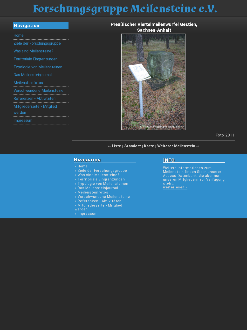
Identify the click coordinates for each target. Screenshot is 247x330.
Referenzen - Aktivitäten (34, 98)
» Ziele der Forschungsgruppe (101, 170)
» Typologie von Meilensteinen (101, 184)
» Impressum (86, 213)
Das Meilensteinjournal (33, 74)
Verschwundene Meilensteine (38, 90)
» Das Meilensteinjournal (96, 188)
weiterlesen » (175, 187)
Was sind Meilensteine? (33, 51)
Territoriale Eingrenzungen (35, 59)
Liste (116, 146)
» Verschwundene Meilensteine (102, 197)
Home (19, 35)
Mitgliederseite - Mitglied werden (35, 109)
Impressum (23, 120)
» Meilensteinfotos (91, 192)
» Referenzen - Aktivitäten (98, 201)
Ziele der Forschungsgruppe (37, 43)
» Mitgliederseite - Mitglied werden (98, 207)
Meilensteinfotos (28, 82)
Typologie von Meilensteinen (38, 67)
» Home (81, 166)
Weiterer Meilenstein (176, 146)
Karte (149, 146)
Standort (132, 146)
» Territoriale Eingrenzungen (100, 179)
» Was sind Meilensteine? (97, 175)
